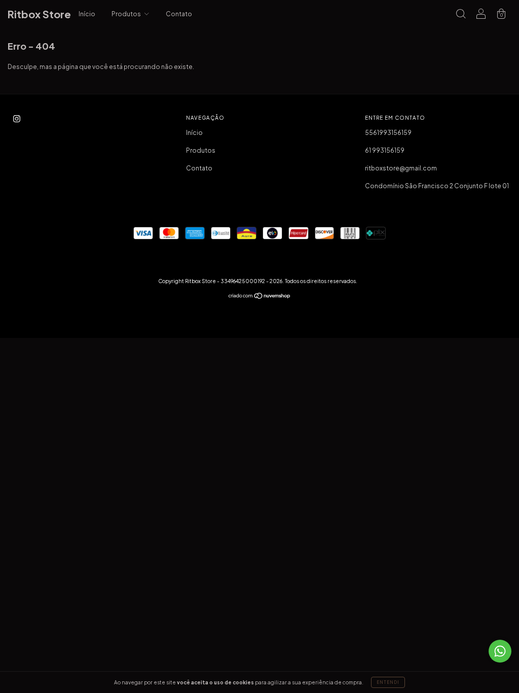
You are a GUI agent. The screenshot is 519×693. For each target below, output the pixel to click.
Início (87, 14)
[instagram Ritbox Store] (17, 118)
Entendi (388, 682)
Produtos (127, 14)
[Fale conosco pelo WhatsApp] (500, 651)
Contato (179, 14)
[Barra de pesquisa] (461, 15)
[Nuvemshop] (259, 297)
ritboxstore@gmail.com (401, 168)
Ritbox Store (39, 14)
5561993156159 (388, 132)
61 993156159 (384, 150)
